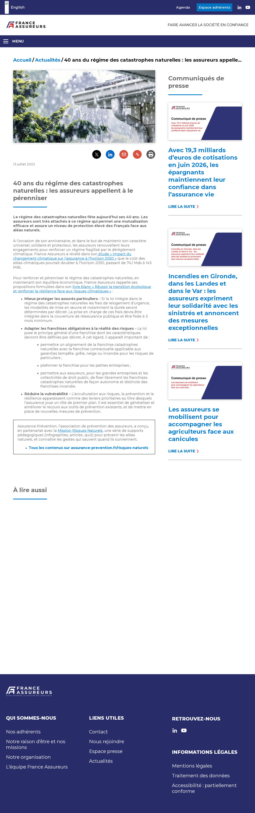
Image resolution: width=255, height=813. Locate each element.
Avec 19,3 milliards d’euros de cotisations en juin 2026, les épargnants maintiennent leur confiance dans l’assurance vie (202, 172)
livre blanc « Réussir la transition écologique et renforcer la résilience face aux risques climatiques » (82, 289)
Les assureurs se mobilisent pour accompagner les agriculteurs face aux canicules (201, 424)
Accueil (22, 60)
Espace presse (106, 751)
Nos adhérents (23, 732)
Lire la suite (183, 206)
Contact (98, 732)
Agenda (183, 7)
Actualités (47, 60)
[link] (239, 7)
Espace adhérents (214, 7)
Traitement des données (201, 775)
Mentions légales (192, 766)
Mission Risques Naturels (80, 430)
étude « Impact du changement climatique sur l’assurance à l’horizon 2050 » (72, 256)
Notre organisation (28, 757)
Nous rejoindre (106, 741)
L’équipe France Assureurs (37, 767)
